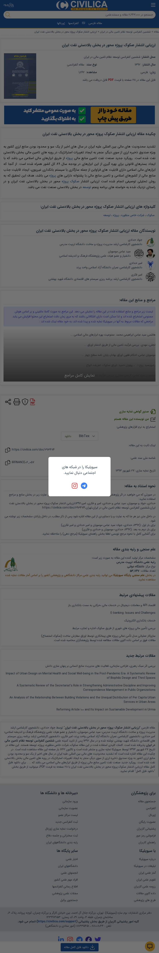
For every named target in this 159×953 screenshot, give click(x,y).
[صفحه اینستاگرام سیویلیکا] (75, 485)
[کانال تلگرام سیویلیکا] (84, 485)
